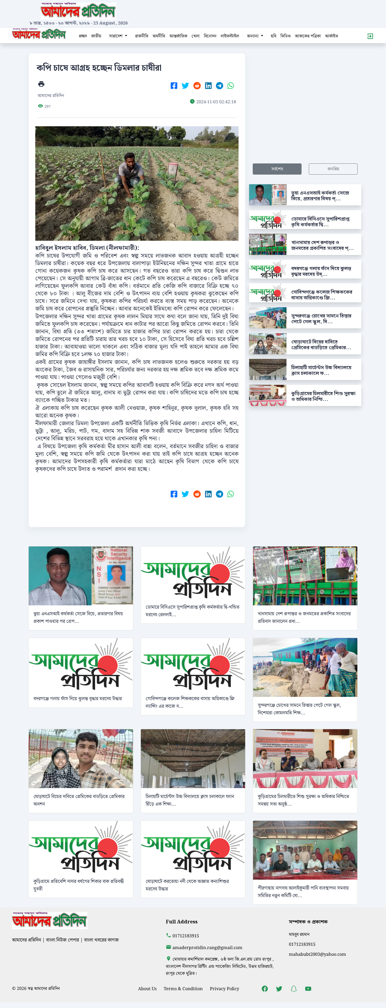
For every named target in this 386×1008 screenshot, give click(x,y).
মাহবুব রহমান (299, 934)
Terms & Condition (183, 988)
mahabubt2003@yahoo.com (317, 954)
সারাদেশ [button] (116, 36)
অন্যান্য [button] (253, 36)
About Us (147, 988)
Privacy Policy (224, 988)
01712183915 (185, 935)
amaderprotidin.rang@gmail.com (207, 947)
